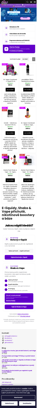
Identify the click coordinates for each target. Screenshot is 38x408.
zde (28, 393)
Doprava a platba (7, 384)
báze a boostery (23, 314)
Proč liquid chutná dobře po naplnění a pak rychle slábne (17, 371)
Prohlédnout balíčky (16, 51)
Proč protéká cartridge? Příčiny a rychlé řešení (18, 356)
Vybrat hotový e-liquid (19, 257)
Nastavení (18, 397)
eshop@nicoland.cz (11, 336)
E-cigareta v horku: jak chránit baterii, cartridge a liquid (19, 351)
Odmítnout (9, 403)
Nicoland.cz (8, 338)
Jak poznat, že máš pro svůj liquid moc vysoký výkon (18, 366)
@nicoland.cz (9, 342)
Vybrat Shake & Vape (19, 307)
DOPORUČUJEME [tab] (15, 59)
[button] (3, 14)
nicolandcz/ (8, 340)
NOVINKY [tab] (25, 59)
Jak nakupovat (6, 382)
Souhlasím (27, 403)
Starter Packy (10, 300)
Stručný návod (25, 316)
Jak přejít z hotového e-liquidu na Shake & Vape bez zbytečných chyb (19, 360)
